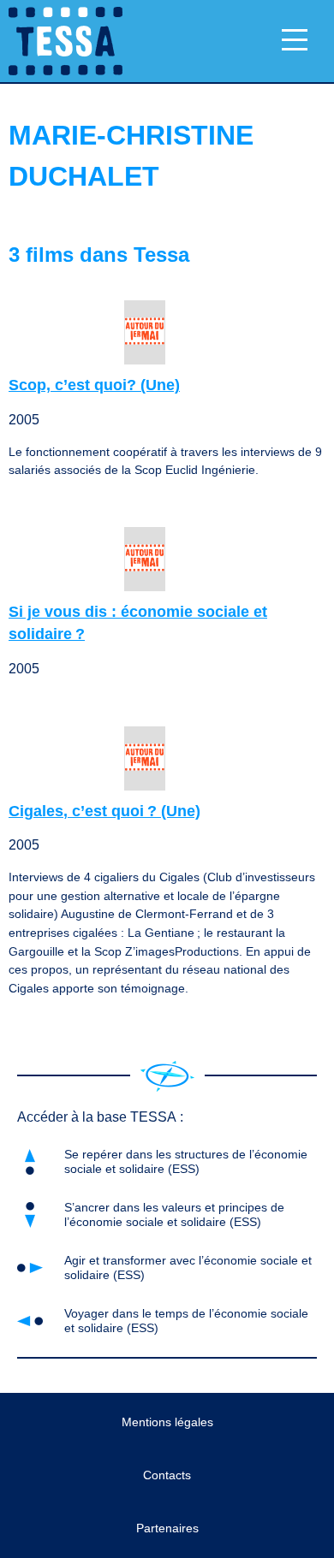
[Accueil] (167, 1076)
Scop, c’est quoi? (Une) (94, 385)
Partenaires (167, 1528)
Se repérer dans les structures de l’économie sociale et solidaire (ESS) (185, 1161)
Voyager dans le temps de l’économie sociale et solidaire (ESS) (186, 1320)
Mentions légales (167, 1422)
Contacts (167, 1475)
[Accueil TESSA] (61, 41)
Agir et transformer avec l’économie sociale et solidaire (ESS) (188, 1267)
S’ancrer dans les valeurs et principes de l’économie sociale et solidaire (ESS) (174, 1214)
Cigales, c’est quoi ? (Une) (104, 811)
